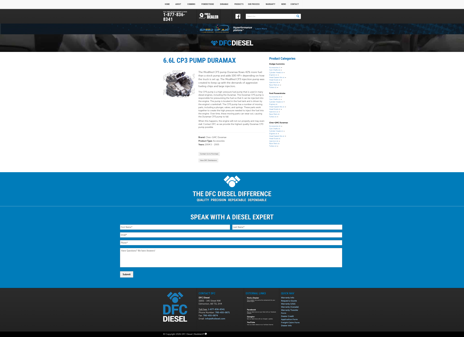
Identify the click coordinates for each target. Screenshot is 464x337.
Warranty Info (287, 297)
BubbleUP (199, 334)
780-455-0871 (222, 312)
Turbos (272, 87)
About (178, 4)
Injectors (273, 82)
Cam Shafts (274, 70)
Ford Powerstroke (277, 93)
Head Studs (274, 80)
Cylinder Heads (276, 72)
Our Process (254, 4)
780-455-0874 (210, 315)
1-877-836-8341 (174, 17)
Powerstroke (207, 4)
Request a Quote (289, 301)
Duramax (224, 4)
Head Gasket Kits (276, 77)
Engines (273, 75)
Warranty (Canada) (290, 307)
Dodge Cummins (277, 64)
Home (167, 4)
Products (238, 4)
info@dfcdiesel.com (215, 318)
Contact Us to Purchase (209, 154)
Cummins (191, 4)
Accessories (274, 67)
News (283, 4)
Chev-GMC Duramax (278, 122)
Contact (294, 4)
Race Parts (274, 85)
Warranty (271, 4)
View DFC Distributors (208, 160)
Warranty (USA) (288, 304)
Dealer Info (286, 325)
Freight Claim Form (290, 322)
